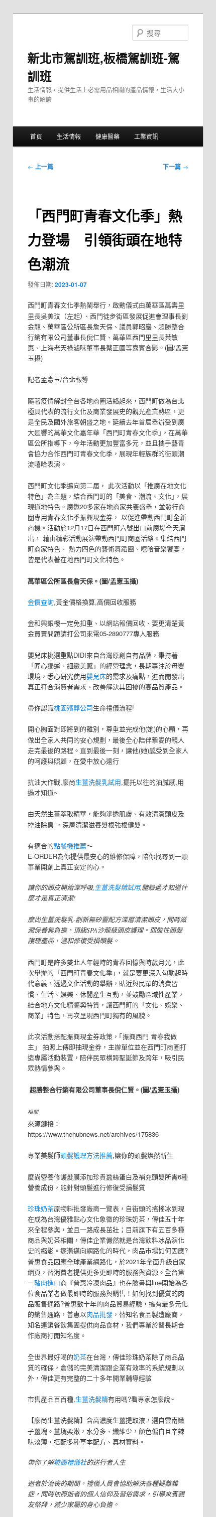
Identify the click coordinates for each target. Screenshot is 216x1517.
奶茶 (79, 1356)
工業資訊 (146, 136)
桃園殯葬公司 (73, 707)
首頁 (36, 136)
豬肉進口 (47, 1282)
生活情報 (69, 136)
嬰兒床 (96, 676)
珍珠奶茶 (41, 1208)
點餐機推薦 (70, 845)
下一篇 (175, 166)
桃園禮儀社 (70, 1462)
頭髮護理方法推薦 (86, 1155)
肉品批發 (99, 1314)
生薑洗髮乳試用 (98, 782)
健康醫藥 (107, 136)
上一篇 (40, 166)
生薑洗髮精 (91, 1399)
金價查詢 (41, 601)
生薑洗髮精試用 (117, 887)
